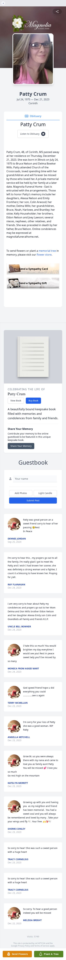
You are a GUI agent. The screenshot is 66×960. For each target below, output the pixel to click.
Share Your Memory (21, 445)
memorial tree (47, 251)
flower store (44, 254)
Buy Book (33, 400)
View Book (15, 400)
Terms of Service (41, 945)
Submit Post (33, 500)
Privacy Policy (24, 945)
